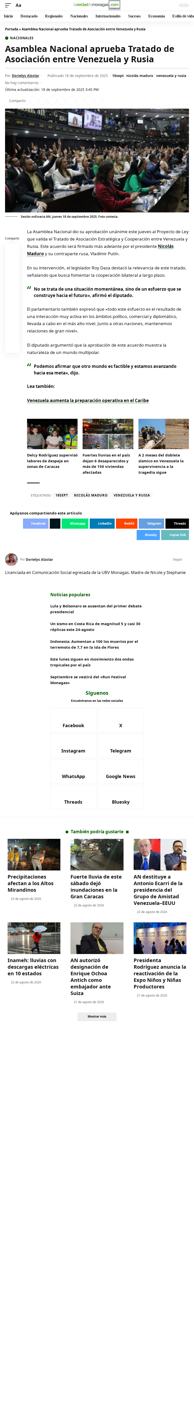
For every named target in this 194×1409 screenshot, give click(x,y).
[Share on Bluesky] (12, 335)
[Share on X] (42, 100)
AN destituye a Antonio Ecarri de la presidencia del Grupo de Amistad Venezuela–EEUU (158, 889)
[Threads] (73, 797)
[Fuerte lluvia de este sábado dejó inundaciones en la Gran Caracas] (96, 855)
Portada (11, 29)
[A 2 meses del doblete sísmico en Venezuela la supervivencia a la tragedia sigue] (163, 434)
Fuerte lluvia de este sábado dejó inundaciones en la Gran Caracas (96, 886)
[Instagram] (73, 746)
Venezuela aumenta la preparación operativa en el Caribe (88, 400)
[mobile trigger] (9, 5)
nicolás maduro (139, 75)
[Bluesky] (121, 797)
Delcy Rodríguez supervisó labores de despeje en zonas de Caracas (52, 460)
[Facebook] (73, 720)
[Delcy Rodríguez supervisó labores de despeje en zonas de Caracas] (52, 434)
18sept (118, 75)
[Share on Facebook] (33, 100)
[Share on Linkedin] (61, 100)
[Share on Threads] (89, 100)
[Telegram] (121, 746)
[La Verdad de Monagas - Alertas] (97, 5)
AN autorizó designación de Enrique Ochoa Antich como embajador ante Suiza (90, 977)
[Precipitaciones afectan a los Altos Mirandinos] (34, 855)
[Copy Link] (98, 100)
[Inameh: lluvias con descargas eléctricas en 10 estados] (34, 938)
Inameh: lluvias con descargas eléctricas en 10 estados (33, 967)
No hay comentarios (22, 82)
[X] (187, 559)
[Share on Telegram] (80, 100)
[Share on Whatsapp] (52, 100)
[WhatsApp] (73, 771)
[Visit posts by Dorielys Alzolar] (11, 559)
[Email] (12, 347)
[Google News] (121, 771)
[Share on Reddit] (70, 100)
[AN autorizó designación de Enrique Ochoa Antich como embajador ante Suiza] (96, 938)
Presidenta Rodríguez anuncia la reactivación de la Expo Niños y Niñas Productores (160, 973)
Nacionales (22, 38)
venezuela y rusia (171, 75)
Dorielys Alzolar (25, 75)
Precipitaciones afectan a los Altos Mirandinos (31, 883)
